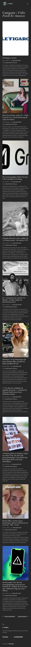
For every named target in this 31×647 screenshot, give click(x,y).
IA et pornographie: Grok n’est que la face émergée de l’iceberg (15, 178)
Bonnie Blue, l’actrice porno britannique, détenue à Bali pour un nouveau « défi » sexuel (15, 523)
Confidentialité (18, 637)
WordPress (11, 643)
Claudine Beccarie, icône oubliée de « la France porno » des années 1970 (15, 239)
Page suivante (23, 616)
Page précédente (8, 616)
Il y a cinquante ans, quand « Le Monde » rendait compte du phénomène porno (13, 300)
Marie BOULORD (17, 60)
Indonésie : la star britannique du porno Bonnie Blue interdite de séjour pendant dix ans (14, 361)
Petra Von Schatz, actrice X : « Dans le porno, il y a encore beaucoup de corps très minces (15, 117)
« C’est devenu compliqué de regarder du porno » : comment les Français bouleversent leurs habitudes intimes (14, 391)
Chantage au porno (9, 58)
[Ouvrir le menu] (28, 4)
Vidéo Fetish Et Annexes (11, 62)
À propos (5, 637)
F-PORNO (10, 3)
